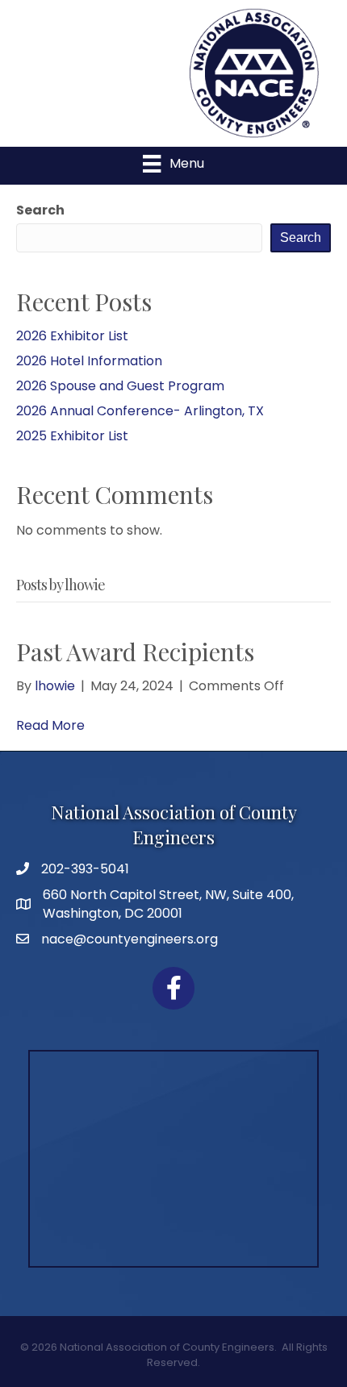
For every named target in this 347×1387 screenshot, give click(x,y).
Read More (50, 725)
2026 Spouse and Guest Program (120, 386)
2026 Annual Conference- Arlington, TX (140, 411)
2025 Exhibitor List (72, 436)
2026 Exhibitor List (72, 336)
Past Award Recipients (135, 651)
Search (40, 210)
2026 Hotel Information (89, 361)
